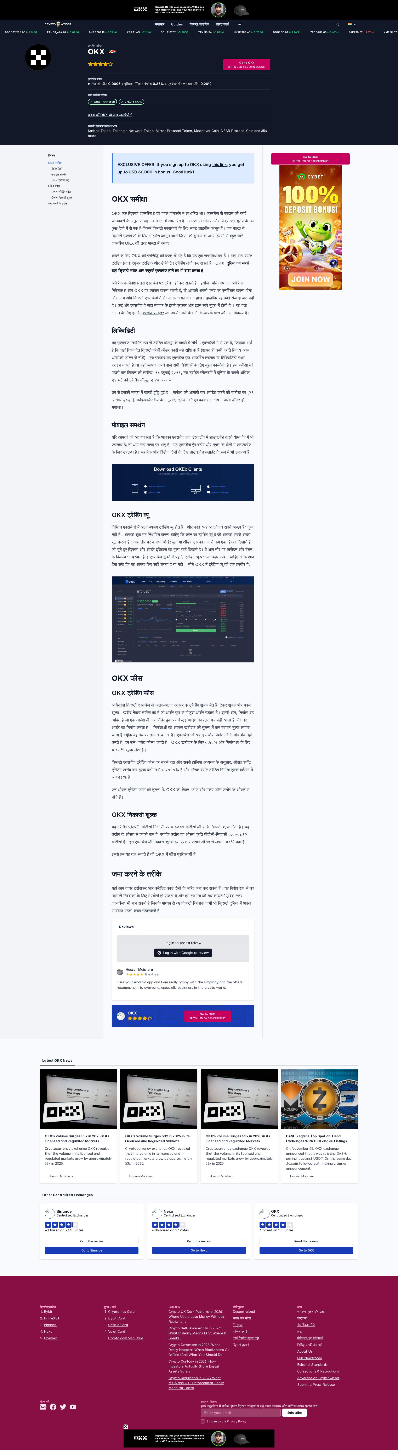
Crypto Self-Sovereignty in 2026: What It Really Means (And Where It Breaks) (198, 1333)
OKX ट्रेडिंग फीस (61, 192)
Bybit (48, 1312)
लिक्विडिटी (56, 168)
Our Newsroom (309, 1358)
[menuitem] (159, 24)
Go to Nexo (199, 1250)
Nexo (48, 1331)
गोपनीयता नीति (306, 1325)
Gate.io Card (118, 1325)
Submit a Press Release (316, 1384)
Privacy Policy (236, 1421)
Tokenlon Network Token (133, 131)
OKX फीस (54, 186)
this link (219, 164)
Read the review (92, 1241)
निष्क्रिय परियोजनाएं (309, 1345)
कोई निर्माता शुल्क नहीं (246, 1338)
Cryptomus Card (121, 1312)
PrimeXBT (52, 1318)
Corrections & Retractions (318, 1371)
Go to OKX (246, 64)
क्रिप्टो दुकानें (241, 1345)
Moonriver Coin (206, 131)
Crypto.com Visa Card (125, 1338)
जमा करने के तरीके (57, 203)
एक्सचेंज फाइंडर (152, 312)
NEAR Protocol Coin (237, 131)
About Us (305, 1351)
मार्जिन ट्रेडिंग (241, 1331)
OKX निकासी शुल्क (61, 197)
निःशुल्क (238, 1325)
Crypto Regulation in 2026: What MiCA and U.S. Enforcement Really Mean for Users (196, 1383)
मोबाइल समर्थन (59, 174)
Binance (50, 1325)
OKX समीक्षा (55, 163)
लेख (299, 1331)
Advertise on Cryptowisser (318, 1378)
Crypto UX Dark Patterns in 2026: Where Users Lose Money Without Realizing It (196, 1317)
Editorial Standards (312, 1365)
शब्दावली (302, 1318)
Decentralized (244, 1312)
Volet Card (116, 1331)
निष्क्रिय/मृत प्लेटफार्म (310, 1338)
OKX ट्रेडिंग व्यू (60, 180)
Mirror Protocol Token (174, 131)
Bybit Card (116, 1318)
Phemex (50, 1338)
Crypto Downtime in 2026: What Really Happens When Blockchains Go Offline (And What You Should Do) (199, 1350)
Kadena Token (99, 131)
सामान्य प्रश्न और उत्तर (311, 1312)
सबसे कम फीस (242, 1318)
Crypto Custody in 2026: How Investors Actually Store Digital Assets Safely (194, 1366)
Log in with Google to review (186, 953)
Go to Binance (91, 1250)
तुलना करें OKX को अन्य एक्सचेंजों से (110, 115)
